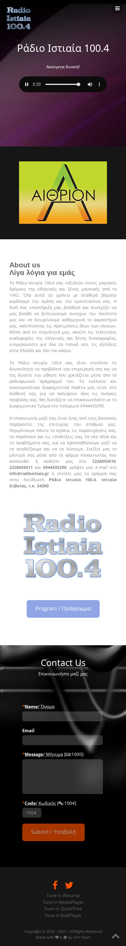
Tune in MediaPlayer (63, 902)
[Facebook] (55, 885)
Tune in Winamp (63, 895)
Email (28, 730)
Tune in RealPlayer (63, 915)
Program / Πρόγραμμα (63, 608)
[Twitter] (69, 885)
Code (30, 803)
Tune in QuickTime (63, 908)
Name (31, 706)
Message (34, 754)
